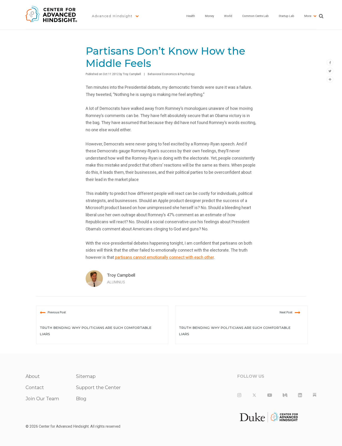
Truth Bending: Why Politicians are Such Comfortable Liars (95, 331)
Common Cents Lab (255, 16)
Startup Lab (286, 16)
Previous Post (57, 312)
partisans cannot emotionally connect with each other (164, 257)
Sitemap (86, 376)
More (307, 16)
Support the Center (98, 387)
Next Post (286, 312)
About (33, 376)
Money (209, 16)
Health (190, 16)
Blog (81, 398)
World (228, 16)
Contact (35, 387)
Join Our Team (42, 398)
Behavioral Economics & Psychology (171, 74)
